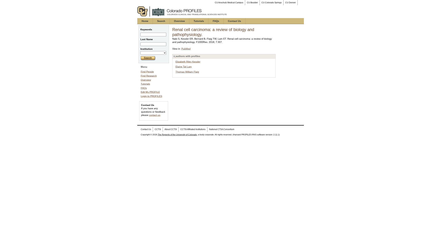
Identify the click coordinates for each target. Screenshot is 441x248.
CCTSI (158, 129)
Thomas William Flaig (187, 71)
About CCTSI (171, 129)
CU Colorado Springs (271, 2)
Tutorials (199, 21)
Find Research (149, 75)
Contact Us (234, 21)
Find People (147, 71)
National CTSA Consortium (221, 129)
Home (145, 21)
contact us (154, 115)
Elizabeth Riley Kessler (188, 61)
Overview (179, 21)
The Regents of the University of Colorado (177, 134)
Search (161, 21)
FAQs (216, 21)
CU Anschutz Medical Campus (229, 2)
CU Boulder (252, 2)
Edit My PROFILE (150, 92)
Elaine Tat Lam (184, 66)
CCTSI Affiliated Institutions (193, 129)
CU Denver (290, 2)
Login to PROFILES (151, 96)
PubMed (186, 48)
